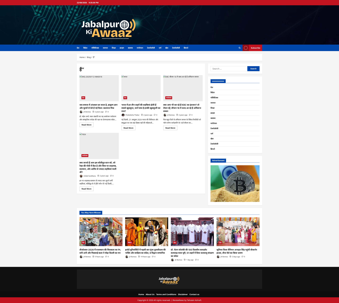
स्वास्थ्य (130, 48)
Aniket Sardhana (89, 176)
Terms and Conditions (166, 294)
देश (78, 48)
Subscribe (255, 48)
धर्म (160, 48)
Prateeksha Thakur (132, 115)
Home (141, 294)
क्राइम (122, 48)
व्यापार (105, 48)
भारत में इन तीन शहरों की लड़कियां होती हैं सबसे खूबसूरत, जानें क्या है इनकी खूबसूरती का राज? (140, 107)
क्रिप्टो (186, 48)
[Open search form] (239, 47)
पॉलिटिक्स (95, 48)
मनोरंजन (140, 48)
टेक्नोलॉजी (151, 48)
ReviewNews (178, 300)
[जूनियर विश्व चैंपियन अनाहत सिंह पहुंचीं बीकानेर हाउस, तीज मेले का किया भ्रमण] (238, 231)
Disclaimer (183, 294)
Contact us (194, 294)
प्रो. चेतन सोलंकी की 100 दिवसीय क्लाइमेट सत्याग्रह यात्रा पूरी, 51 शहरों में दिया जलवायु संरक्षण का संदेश (192, 252)
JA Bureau (87, 112)
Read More (87, 125)
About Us (150, 294)
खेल (166, 48)
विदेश (85, 48)
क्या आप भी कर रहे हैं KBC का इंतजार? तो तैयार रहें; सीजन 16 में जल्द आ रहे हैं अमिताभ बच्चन (182, 107)
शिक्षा (114, 48)
